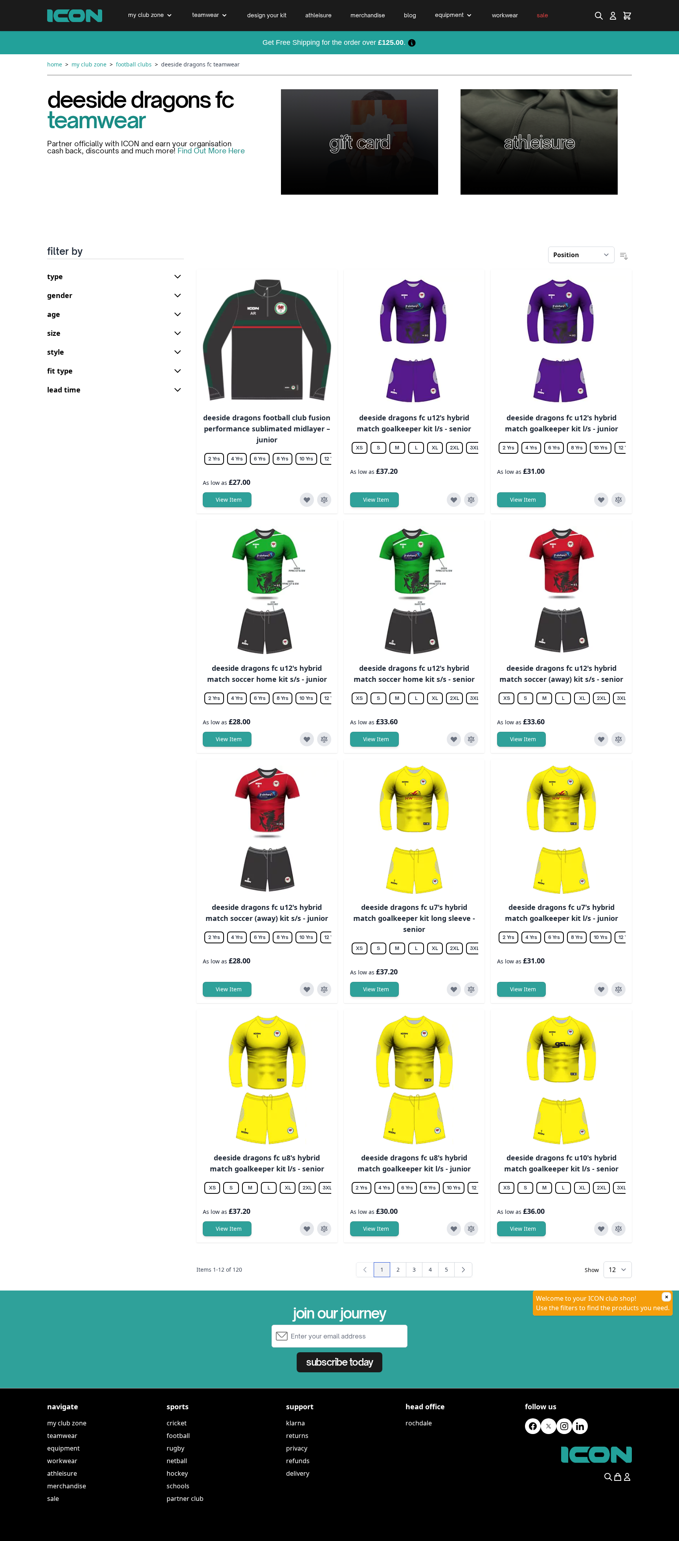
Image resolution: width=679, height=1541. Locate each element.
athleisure (62, 1473)
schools (178, 1486)
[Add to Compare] (324, 500)
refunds (298, 1460)
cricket (177, 1423)
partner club (185, 1498)
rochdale (419, 1423)
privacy (296, 1448)
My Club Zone (89, 64)
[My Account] (613, 15)
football (178, 1435)
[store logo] (74, 15)
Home (54, 64)
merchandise (66, 1486)
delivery (297, 1473)
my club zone (66, 1423)
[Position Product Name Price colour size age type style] (581, 255)
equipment (63, 1448)
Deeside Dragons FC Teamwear (200, 64)
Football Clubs (134, 64)
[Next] (463, 1269)
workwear (62, 1460)
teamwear (62, 1435)
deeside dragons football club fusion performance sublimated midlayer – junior (266, 428)
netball (177, 1460)
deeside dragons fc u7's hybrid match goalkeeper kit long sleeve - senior (414, 918)
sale (53, 1498)
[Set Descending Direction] (624, 256)
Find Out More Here (211, 150)
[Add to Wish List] (307, 500)
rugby (175, 1448)
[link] (365, 1269)
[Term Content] (412, 42)
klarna (295, 1423)
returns (297, 1435)
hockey (177, 1473)
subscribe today (339, 1362)
